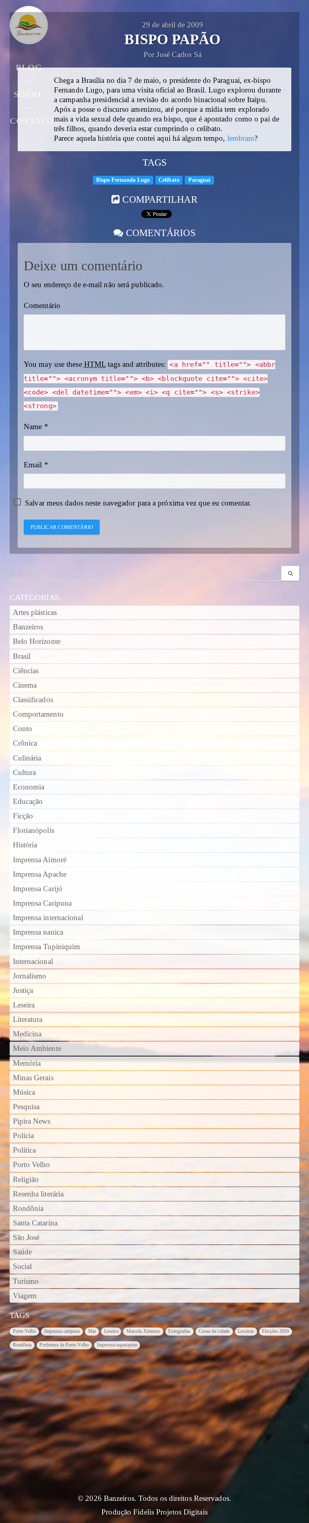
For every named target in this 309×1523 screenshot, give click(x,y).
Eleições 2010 (275, 1331)
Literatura (28, 1019)
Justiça (23, 991)
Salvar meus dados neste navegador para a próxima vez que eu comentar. (138, 503)
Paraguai (199, 180)
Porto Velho (31, 1165)
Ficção (23, 816)
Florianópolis (33, 830)
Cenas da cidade (214, 1331)
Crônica (25, 743)
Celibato (169, 180)
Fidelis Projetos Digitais (170, 1512)
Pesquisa (26, 1107)
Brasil (22, 656)
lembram (241, 138)
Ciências (26, 671)
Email (33, 465)
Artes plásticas (35, 612)
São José (26, 1237)
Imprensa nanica (38, 932)
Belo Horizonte (36, 641)
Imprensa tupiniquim (117, 1345)
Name (33, 427)
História (25, 845)
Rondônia (28, 1208)
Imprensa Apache (40, 874)
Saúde (22, 1252)
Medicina (27, 1034)
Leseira (24, 1005)
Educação (28, 801)
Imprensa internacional (48, 918)
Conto (23, 729)
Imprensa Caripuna (42, 903)
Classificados (33, 700)
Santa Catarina (35, 1223)
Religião (26, 1180)
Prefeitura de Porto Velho (64, 1345)
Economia (29, 787)
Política (24, 1150)
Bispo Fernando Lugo (123, 180)
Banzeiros (28, 627)
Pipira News (32, 1121)
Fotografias (179, 1331)
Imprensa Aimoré (40, 860)
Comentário (42, 306)
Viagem (25, 1296)
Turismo (26, 1281)
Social (22, 1266)
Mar (92, 1331)
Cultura (24, 773)
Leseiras (246, 1331)
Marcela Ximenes (143, 1331)
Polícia (23, 1136)
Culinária (27, 758)
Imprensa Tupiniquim (46, 947)
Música (24, 1092)
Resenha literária (38, 1194)
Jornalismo (30, 976)
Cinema (25, 685)
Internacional (33, 962)
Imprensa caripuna (62, 1331)
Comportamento (38, 714)
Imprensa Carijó (38, 889)
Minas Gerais (33, 1078)
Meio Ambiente (37, 1048)
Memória (27, 1063)
